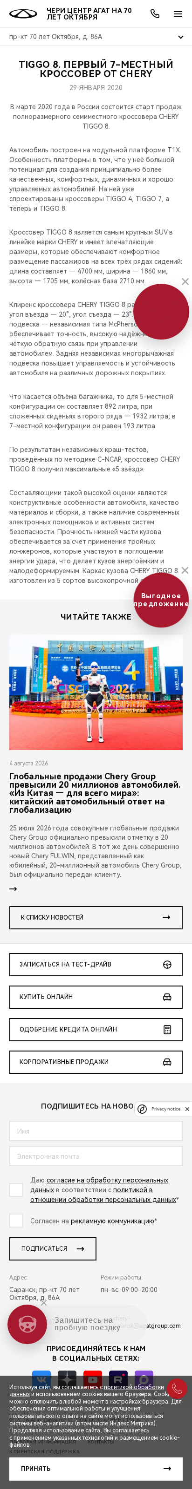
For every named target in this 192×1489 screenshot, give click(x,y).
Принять (35, 1469)
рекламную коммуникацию (112, 1221)
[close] (187, 1108)
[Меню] (178, 14)
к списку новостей (52, 917)
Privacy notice (165, 1108)
